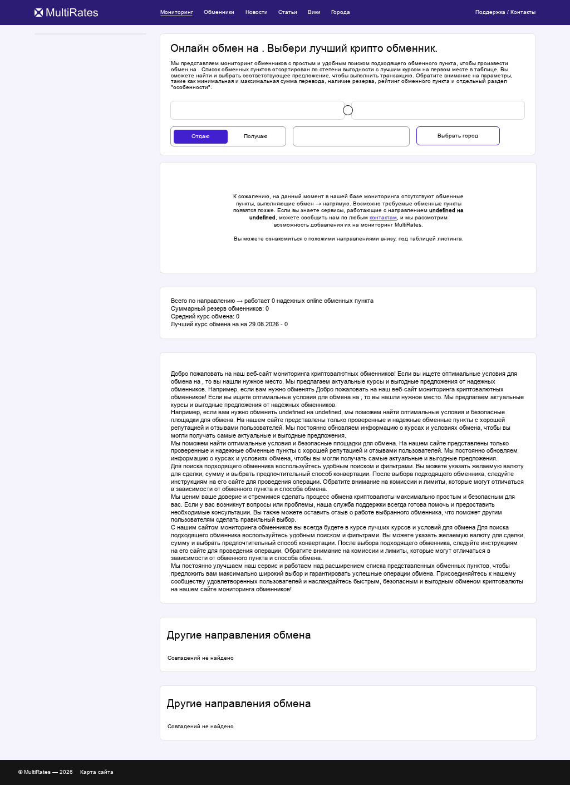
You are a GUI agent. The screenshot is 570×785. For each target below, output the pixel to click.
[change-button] (348, 110)
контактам (383, 217)
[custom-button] (257, 110)
